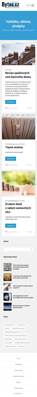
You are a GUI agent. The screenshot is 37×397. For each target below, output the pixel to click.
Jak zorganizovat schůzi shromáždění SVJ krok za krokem (23, 297)
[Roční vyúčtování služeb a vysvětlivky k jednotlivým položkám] (8, 267)
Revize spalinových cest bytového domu (18, 75)
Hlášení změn (22, 325)
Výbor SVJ (21, 346)
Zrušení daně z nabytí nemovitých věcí (18, 208)
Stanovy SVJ (8, 343)
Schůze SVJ (8, 339)
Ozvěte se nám (18, 388)
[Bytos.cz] (11, 5)
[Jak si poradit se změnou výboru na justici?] (8, 287)
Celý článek (10, 102)
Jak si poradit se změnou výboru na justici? (23, 287)
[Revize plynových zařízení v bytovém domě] (8, 307)
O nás (7, 328)
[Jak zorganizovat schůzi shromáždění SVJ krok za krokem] (8, 297)
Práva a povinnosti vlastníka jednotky (15, 335)
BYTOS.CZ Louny (12, 108)
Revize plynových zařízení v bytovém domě (21, 306)
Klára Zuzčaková (13, 165)
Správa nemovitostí (20, 339)
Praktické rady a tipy (18, 376)
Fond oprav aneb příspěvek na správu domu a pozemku (22, 277)
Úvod (18, 358)
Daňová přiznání (10, 325)
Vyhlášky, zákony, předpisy (23, 343)
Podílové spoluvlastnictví (12, 332)
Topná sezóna (14, 147)
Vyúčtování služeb (10, 346)
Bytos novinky (19, 370)
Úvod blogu (18, 364)
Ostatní (18, 382)
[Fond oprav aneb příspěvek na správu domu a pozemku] (8, 277)
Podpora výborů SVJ (18, 328)
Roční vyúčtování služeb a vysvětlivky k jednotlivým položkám (21, 267)
